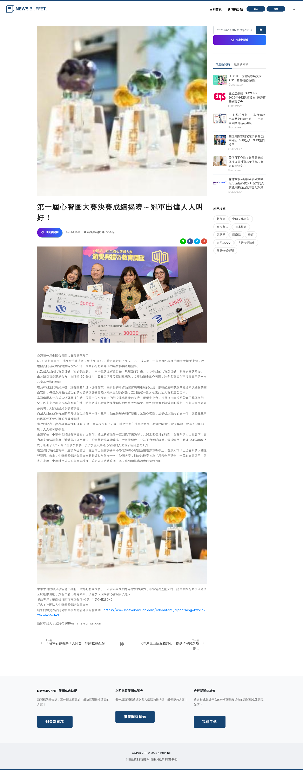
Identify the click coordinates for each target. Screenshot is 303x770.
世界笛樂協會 (246, 242)
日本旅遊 (241, 227)
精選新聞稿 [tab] (222, 64)
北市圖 (221, 219)
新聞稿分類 (235, 9)
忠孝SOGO (224, 242)
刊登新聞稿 (55, 721)
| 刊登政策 (131, 759)
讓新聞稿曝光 (135, 716)
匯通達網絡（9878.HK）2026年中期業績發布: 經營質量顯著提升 (247, 97)
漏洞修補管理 (225, 250)
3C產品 (110, 232)
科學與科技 (94, 232)
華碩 (251, 234)
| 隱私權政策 (157, 759)
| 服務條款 (143, 759)
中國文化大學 (241, 219)
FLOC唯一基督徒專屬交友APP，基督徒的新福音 (245, 78)
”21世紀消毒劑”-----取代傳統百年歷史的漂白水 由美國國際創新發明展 (247, 119)
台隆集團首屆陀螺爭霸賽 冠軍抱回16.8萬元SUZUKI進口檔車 (247, 140)
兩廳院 (236, 234)
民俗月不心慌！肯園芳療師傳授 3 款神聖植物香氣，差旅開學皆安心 (246, 162)
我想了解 (209, 721)
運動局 (221, 234)
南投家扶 (222, 227)
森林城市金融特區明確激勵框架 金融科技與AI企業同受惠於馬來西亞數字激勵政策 (246, 183)
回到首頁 (216, 9)
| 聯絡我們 (171, 759)
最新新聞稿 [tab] (241, 64)
